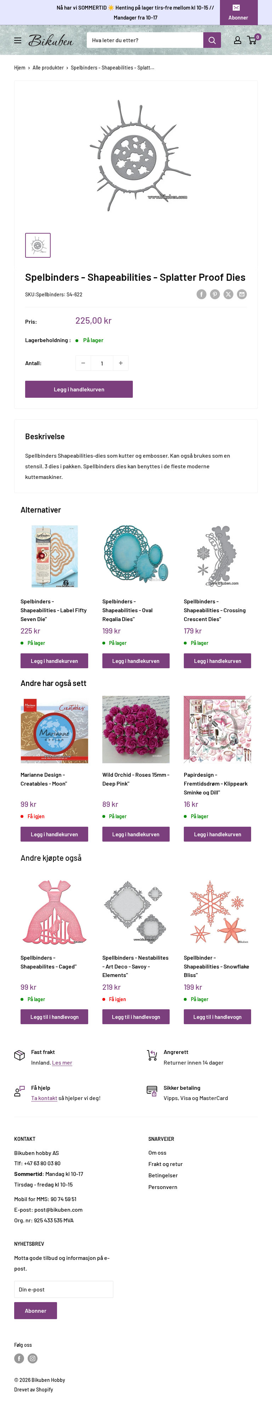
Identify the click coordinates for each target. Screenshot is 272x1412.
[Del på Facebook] (201, 294)
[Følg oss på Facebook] (19, 1358)
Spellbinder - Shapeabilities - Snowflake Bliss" (216, 966)
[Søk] (212, 40)
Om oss (157, 1152)
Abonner (238, 17)
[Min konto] (237, 40)
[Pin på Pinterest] (215, 294)
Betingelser (163, 1175)
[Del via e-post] (242, 294)
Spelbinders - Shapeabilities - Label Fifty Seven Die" (54, 610)
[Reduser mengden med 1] (83, 363)
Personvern (162, 1186)
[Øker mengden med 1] (120, 363)
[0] (252, 40)
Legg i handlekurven (79, 389)
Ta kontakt (44, 1097)
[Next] (249, 588)
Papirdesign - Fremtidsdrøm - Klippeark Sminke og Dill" (216, 783)
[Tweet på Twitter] (228, 294)
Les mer (62, 1062)
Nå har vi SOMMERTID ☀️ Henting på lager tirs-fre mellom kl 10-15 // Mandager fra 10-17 (135, 12)
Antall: (33, 362)
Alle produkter (48, 68)
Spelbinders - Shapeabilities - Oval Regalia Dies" (127, 610)
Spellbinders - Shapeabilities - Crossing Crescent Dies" (215, 610)
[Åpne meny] (17, 40)
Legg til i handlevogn (54, 1017)
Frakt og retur (165, 1163)
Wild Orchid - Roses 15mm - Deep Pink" (135, 779)
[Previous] (22, 588)
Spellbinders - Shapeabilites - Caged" (48, 962)
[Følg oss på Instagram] (33, 1358)
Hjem (20, 68)
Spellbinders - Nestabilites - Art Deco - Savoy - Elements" (135, 966)
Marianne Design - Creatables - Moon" (44, 779)
